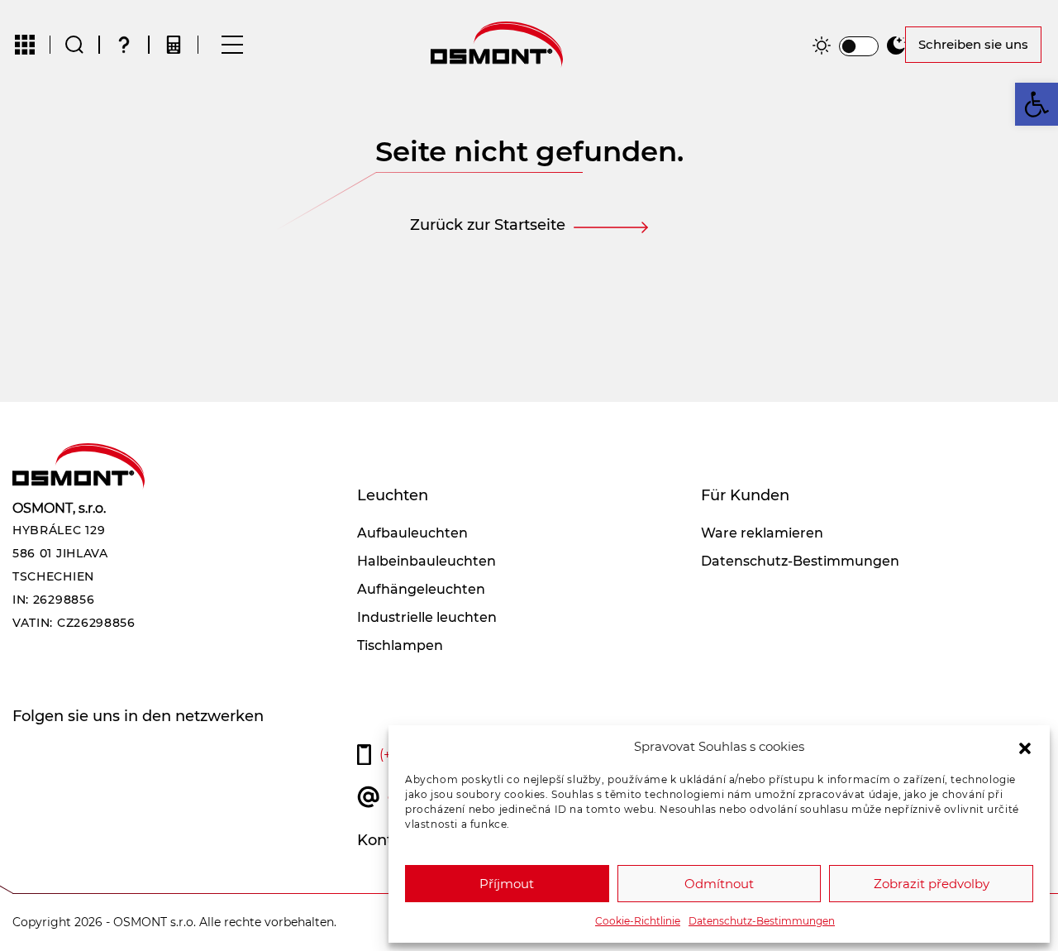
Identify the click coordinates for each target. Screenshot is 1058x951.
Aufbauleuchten (412, 533)
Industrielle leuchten (427, 617)
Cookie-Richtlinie (637, 921)
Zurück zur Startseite (487, 225)
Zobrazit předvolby (931, 883)
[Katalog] (25, 45)
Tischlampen (400, 645)
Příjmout (506, 883)
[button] (1025, 746)
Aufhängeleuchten (421, 589)
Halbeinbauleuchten (426, 561)
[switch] (859, 46)
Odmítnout (719, 883)
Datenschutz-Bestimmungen (762, 921)
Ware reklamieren (762, 533)
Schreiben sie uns (973, 44)
